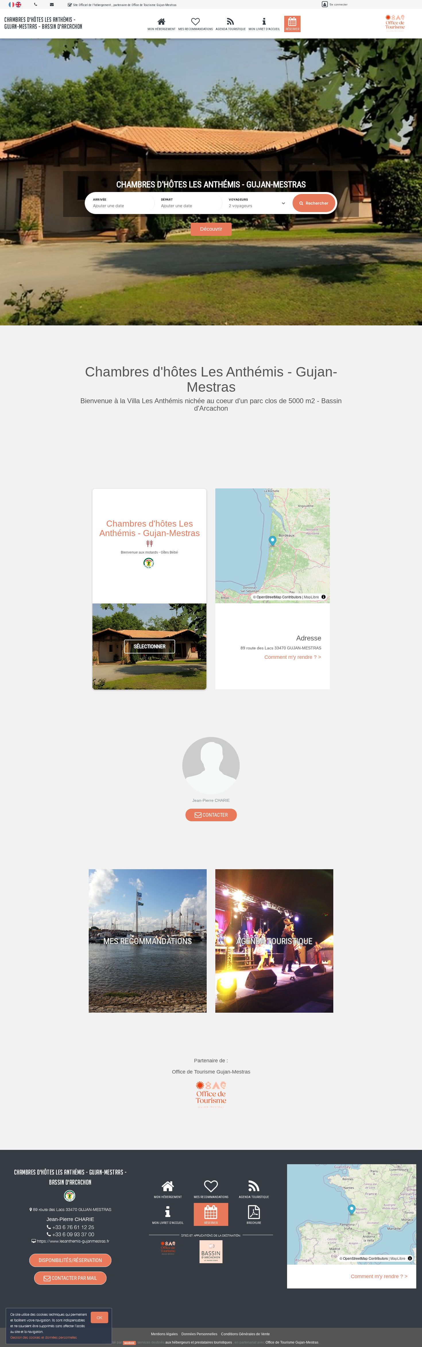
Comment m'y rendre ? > (292, 657)
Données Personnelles (199, 1334)
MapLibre (311, 596)
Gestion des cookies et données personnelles (43, 1337)
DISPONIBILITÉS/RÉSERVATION (70, 1260)
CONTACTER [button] (215, 815)
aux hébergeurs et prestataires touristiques (198, 1342)
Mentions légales (164, 1334)
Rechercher (316, 203)
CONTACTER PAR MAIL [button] (74, 1278)
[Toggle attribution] (323, 596)
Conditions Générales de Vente (245, 1334)
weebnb (129, 1342)
